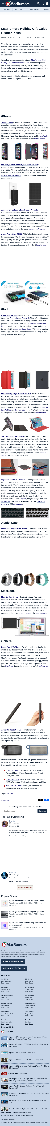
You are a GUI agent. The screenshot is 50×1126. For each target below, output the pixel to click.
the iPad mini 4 (20, 410)
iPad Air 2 (25, 318)
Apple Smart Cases (9, 315)
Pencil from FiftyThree (10, 647)
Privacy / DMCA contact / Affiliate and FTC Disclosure (17, 1115)
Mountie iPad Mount (9, 597)
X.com (7, 983)
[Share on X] (40, 800)
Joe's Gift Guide (12, 779)
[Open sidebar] (47, 4)
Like (20, 836)
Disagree (25, 836)
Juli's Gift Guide (12, 770)
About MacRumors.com (13, 961)
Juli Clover (40, 37)
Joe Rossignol (29, 987)
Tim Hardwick (29, 995)
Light (42, 1122)
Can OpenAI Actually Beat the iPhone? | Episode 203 (28, 1109)
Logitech (23, 499)
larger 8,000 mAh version (11, 175)
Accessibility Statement (8, 1119)
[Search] (43, 4)
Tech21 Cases (7, 122)
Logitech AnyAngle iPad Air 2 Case (16, 393)
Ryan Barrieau (29, 1011)
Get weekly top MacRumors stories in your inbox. (25, 807)
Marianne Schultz (30, 1003)
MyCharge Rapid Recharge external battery (19, 164)
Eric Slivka (28, 979)
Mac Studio (19, 10)
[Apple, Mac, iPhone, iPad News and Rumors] (17, 6)
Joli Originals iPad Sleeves (12, 436)
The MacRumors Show (17, 1073)
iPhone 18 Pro (34, 10)
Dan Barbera (5, 1011)
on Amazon (5, 501)
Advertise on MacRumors (14, 968)
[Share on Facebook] (46, 800)
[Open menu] (2, 3)
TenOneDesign (24, 613)
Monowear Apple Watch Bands (14, 529)
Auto (38, 1122)
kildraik (12, 821)
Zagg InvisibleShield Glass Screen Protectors (20, 210)
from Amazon (39, 139)
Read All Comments (25, 887)
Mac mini (7, 10)
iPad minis (13, 318)
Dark (46, 1122)
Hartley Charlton (6, 1003)
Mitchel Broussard (7, 995)
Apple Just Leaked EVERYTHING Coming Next (26, 1060)
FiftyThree (9, 666)
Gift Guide (9, 794)
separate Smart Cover (23, 329)
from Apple (43, 136)
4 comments (5, 800)
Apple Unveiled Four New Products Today (26, 901)
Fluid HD (32, 1122)
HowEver (12, 873)
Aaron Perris (29, 1020)
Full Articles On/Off (19, 1122)
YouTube (9, 1032)
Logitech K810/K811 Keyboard (13, 480)
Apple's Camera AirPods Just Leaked (22, 1052)
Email (2, 983)
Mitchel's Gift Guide (14, 786)
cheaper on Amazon (37, 229)
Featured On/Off (7, 1122)
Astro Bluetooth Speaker (11, 730)
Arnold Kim (4, 979)
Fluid (27, 1122)
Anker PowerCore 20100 (11, 234)
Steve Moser (5, 1020)
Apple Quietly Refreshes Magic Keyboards (26, 912)
